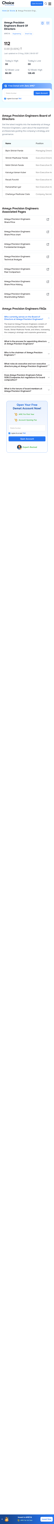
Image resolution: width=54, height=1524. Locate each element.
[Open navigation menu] (50, 4)
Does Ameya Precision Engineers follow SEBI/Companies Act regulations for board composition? (24, 377)
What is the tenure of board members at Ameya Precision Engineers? (23, 389)
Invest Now (46, 1519)
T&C (20, 99)
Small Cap (28, 34)
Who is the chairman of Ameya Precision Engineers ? (23, 353)
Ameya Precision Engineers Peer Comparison (17, 270)
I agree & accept (14, 99)
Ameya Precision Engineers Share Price (17, 220)
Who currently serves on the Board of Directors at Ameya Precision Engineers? (23, 318)
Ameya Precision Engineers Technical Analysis (17, 258)
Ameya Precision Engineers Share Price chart (17, 233)
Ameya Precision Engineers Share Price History (17, 283)
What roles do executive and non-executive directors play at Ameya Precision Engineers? (25, 364)
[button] (43, 23)
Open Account (42, 93)
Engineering (17, 34)
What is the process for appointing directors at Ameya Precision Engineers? (25, 342)
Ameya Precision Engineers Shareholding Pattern (17, 295)
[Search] (46, 4)
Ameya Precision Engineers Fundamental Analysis (17, 245)
